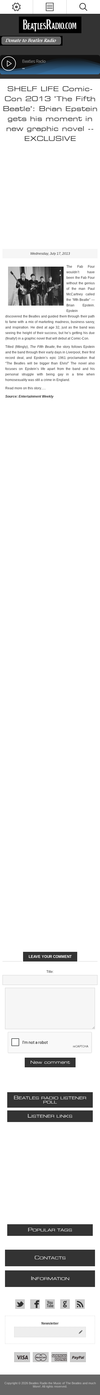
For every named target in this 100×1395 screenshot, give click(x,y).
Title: (50, 972)
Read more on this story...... (25, 388)
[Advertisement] (50, 199)
